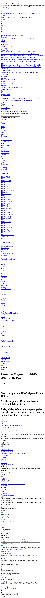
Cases (3, 335)
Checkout (4, 581)
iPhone (3, 35)
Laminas (3, 261)
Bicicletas (4, 87)
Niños (3, 326)
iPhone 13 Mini (6, 65)
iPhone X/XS (5, 59)
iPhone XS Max (15, 59)
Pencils (3, 300)
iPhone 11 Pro (33, 59)
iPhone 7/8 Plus (22, 57)
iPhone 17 (22, 56)
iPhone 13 (15, 65)
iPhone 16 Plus (14, 56)
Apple (3, 95)
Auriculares (5, 83)
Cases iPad (4, 237)
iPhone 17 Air (31, 56)
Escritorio (21, 87)
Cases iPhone (5, 173)
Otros (27, 100)
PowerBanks (18, 72)
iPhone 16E (5, 56)
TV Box (3, 294)
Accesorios (20, 13)
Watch (18, 35)
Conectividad (5, 242)
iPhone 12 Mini (14, 61)
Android (8, 80)
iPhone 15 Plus (23, 52)
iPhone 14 (4, 67)
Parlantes (12, 83)
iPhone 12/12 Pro (25, 61)
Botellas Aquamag (30, 98)
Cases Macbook (6, 289)
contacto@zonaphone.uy (9, 451)
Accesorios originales (8, 259)
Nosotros (37, 13)
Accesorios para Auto (17, 100)
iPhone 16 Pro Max (32, 54)
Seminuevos (5, 153)
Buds (24, 39)
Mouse (38, 98)
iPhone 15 (14, 52)
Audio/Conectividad (7, 341)
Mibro (3, 147)
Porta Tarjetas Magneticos (14, 98)
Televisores (4, 164)
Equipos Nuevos (6, 39)
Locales (31, 13)
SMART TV (30, 39)
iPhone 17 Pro (5, 199)
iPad (7, 35)
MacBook (12, 35)
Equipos (13, 13)
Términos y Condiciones (14, 549)
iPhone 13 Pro (23, 65)
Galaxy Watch (17, 39)
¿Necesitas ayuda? (11, 425)
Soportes (4, 278)
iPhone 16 (12, 54)
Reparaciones (5, 13)
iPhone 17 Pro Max (10, 57)
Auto (9, 87)
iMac (22, 35)
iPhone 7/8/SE (5, 52)
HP (2, 46)
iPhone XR (31, 57)
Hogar (31, 100)
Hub (32, 72)
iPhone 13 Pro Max (34, 65)
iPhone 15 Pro (33, 52)
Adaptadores (26, 72)
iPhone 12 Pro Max (7, 220)
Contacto (4, 15)
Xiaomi (3, 298)
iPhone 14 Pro (23, 67)
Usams (7, 95)
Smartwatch (5, 151)
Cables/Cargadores (7, 72)
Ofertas (26, 13)
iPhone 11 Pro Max (7, 214)
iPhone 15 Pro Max (7, 184)
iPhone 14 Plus (13, 67)
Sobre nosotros (6, 361)
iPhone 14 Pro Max (34, 67)
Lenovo (5, 46)
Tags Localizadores (7, 253)
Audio (3, 270)
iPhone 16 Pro (21, 54)
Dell (10, 46)
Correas (3, 98)
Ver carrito (4, 572)
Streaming (14, 87)
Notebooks (4, 155)
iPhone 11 (24, 59)
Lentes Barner (5, 100)
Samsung (4, 136)
